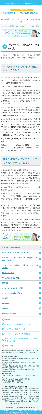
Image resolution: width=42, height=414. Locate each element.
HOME (7, 319)
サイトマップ (10, 346)
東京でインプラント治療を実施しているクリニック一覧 (21, 339)
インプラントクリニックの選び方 (17, 334)
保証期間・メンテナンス (10, 313)
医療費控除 (5, 303)
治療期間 (5, 298)
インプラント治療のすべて (11, 247)
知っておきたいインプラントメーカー (15, 252)
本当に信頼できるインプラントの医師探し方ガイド (21, 4)
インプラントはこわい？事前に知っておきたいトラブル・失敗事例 (20, 259)
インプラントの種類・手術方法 (13, 293)
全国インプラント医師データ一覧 (17, 324)
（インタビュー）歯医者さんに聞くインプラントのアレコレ (20, 266)
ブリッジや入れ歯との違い (11, 278)
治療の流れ (5, 283)
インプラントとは (8, 273)
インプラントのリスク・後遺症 (13, 288)
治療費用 (5, 308)
